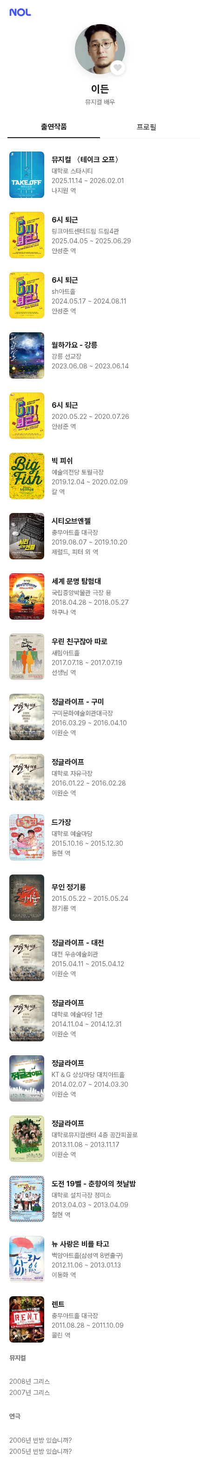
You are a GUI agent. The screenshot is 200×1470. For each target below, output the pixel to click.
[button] (100, 49)
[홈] (20, 12)
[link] (100, 175)
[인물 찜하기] (117, 67)
